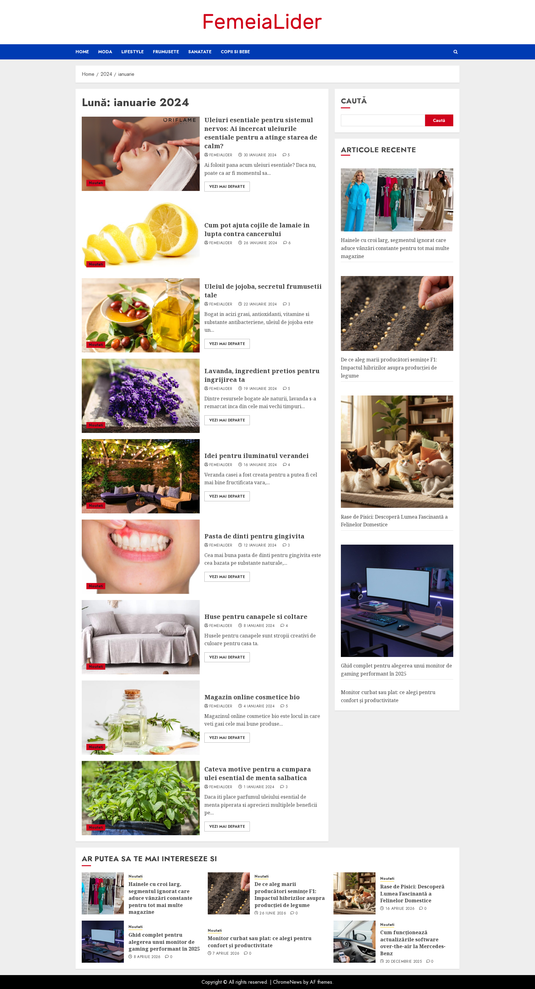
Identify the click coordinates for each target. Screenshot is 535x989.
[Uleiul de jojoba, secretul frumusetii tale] (141, 315)
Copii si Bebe (235, 52)
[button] (455, 52)
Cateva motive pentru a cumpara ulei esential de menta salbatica (257, 773)
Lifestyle (132, 52)
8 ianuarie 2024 (259, 626)
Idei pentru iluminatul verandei (256, 455)
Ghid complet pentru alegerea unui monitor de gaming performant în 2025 (164, 941)
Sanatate (199, 52)
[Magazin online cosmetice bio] (141, 717)
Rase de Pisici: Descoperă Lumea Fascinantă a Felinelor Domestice (412, 893)
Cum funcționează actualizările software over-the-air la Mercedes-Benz (413, 943)
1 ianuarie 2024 (259, 787)
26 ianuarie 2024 (260, 243)
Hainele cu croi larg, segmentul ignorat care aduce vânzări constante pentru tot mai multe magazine (395, 248)
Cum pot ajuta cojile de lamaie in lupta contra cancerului (257, 229)
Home (82, 52)
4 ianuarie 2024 (259, 706)
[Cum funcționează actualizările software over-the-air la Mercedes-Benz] (354, 942)
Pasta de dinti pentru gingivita (254, 536)
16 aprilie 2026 (400, 908)
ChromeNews (287, 982)
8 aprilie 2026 (147, 957)
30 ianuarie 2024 (260, 155)
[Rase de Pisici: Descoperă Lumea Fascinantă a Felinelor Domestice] (354, 893)
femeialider (221, 155)
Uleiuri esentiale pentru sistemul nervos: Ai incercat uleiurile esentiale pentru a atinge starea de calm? (260, 133)
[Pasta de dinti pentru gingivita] (141, 557)
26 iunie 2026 (272, 913)
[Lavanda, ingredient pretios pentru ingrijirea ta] (141, 396)
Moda (105, 52)
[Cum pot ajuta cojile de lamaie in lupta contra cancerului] (141, 235)
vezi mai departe (227, 186)
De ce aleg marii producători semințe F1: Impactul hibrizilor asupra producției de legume (389, 367)
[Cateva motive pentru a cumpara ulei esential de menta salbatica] (141, 798)
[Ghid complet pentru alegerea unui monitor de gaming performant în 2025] (103, 942)
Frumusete (166, 52)
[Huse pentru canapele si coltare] (141, 637)
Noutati (96, 183)
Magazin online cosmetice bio (252, 697)
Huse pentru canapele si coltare (255, 616)
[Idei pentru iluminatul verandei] (141, 476)
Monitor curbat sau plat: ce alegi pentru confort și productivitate (259, 941)
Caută (354, 100)
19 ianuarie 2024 (260, 389)
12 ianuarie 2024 (260, 545)
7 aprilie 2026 (226, 953)
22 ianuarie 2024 (260, 304)
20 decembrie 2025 (403, 961)
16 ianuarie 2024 (260, 465)
